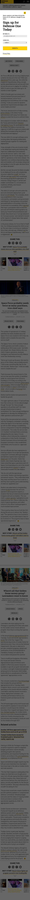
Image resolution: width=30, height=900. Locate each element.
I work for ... (6, 40)
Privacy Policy (6, 53)
